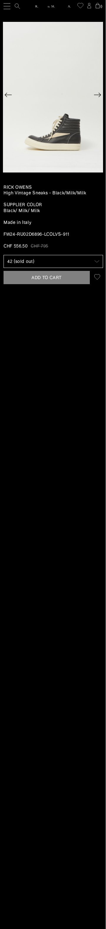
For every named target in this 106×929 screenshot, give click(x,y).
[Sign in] (89, 5)
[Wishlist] (80, 5)
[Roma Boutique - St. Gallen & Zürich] (53, 6)
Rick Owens (18, 187)
